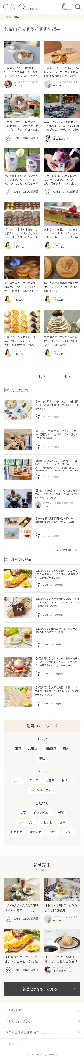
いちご (53, 832)
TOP (6, 17)
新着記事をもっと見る (40, 989)
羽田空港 (50, 748)
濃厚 (62, 822)
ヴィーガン (26, 822)
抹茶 (23, 813)
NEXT (68, 376)
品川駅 (32, 748)
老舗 (61, 813)
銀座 (42, 758)
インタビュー (42, 813)
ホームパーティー (42, 790)
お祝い (65, 781)
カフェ (18, 781)
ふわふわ (46, 822)
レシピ (68, 832)
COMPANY (13, 1010)
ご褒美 (49, 781)
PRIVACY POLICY (18, 1021)
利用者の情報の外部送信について (28, 1033)
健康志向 (36, 832)
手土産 (34, 781)
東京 (18, 748)
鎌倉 (66, 748)
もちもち (17, 832)
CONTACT (12, 1044)
